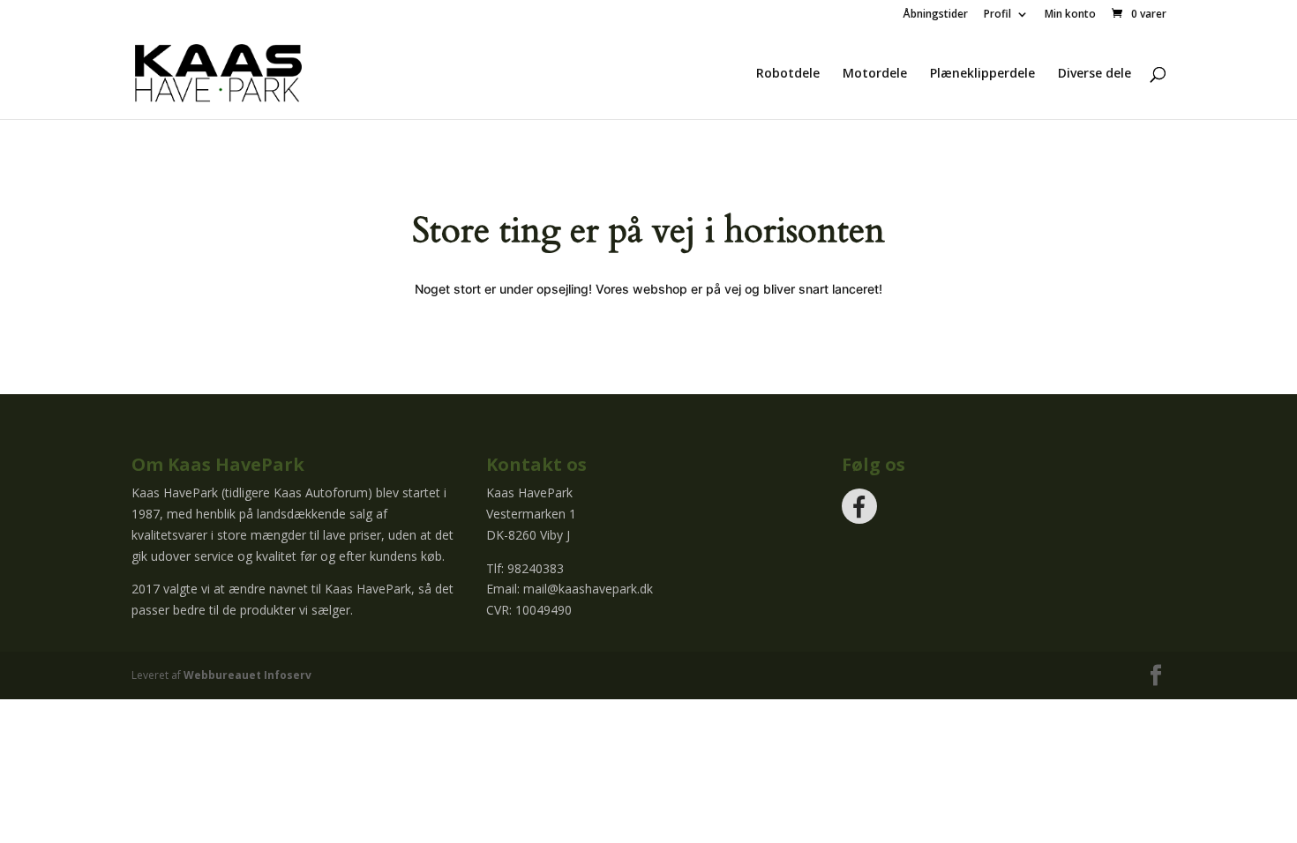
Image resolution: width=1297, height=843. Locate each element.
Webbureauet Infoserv (247, 675)
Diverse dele (1094, 74)
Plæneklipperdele (982, 74)
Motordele (875, 74)
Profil (997, 15)
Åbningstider (935, 15)
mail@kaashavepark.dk (588, 588)
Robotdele (788, 74)
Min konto (1070, 15)
